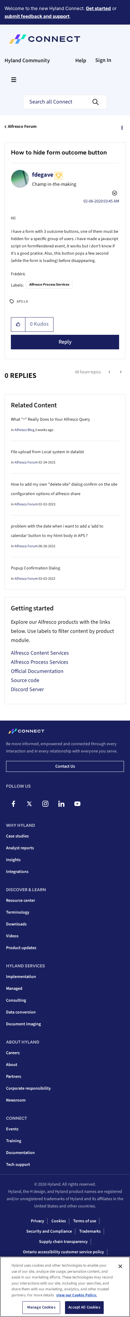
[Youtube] (77, 803)
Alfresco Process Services (49, 284)
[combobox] (65, 102)
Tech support (18, 1165)
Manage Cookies (41, 1307)
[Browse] (14, 79)
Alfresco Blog (24, 430)
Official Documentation (37, 671)
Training (13, 1141)
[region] (65, 1287)
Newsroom (16, 1100)
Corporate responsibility (28, 1088)
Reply (65, 342)
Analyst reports (20, 848)
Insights (13, 860)
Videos (12, 936)
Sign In (103, 60)
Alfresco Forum (22, 127)
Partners (13, 1077)
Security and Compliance (49, 1231)
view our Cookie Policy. (76, 1295)
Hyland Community (27, 60)
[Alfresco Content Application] (110, 372)
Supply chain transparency (63, 1242)
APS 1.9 (22, 301)
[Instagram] (45, 803)
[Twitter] (29, 803)
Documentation (20, 1153)
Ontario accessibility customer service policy (63, 1252)
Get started (98, 8)
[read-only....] (120, 372)
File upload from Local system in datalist (47, 452)
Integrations (17, 872)
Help (80, 60)
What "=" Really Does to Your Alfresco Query (50, 419)
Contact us (65, 766)
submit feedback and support (37, 16)
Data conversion (21, 1012)
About (11, 1065)
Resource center (20, 901)
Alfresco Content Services (40, 653)
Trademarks (90, 1231)
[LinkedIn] (61, 803)
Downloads (16, 924)
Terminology (17, 912)
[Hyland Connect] (45, 39)
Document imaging (23, 1024)
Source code (25, 680)
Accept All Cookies (84, 1307)
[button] (18, 324)
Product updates (21, 948)
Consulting (16, 1000)
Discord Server (27, 689)
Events (12, 1129)
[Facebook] (13, 803)
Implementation (21, 977)
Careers (13, 1053)
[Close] (120, 1266)
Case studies (17, 836)
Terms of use (84, 1221)
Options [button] (121, 127)
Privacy (37, 1221)
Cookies (58, 1221)
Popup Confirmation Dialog (35, 568)
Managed (14, 989)
